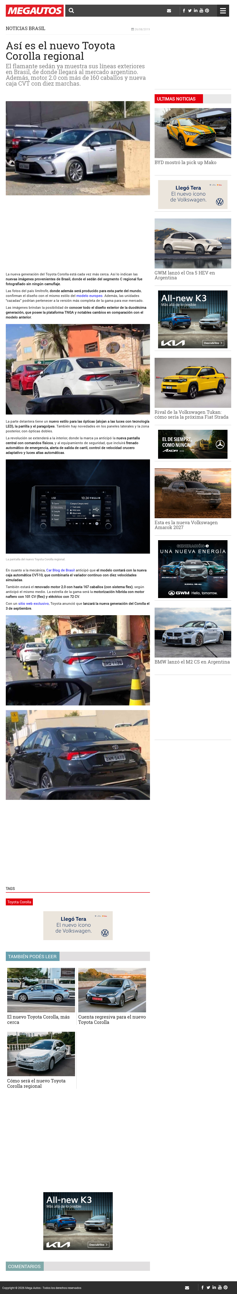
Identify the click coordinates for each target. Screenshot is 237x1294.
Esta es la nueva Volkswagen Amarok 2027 (186, 524)
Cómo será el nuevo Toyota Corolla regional (36, 1083)
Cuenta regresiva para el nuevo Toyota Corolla (112, 1019)
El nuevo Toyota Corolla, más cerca (38, 1019)
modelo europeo (89, 295)
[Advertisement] (78, 231)
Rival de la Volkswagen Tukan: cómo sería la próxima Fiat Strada (191, 414)
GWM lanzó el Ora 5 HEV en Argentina (185, 275)
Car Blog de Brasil (60, 570)
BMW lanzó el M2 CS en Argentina (192, 662)
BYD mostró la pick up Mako (185, 162)
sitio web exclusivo (33, 603)
